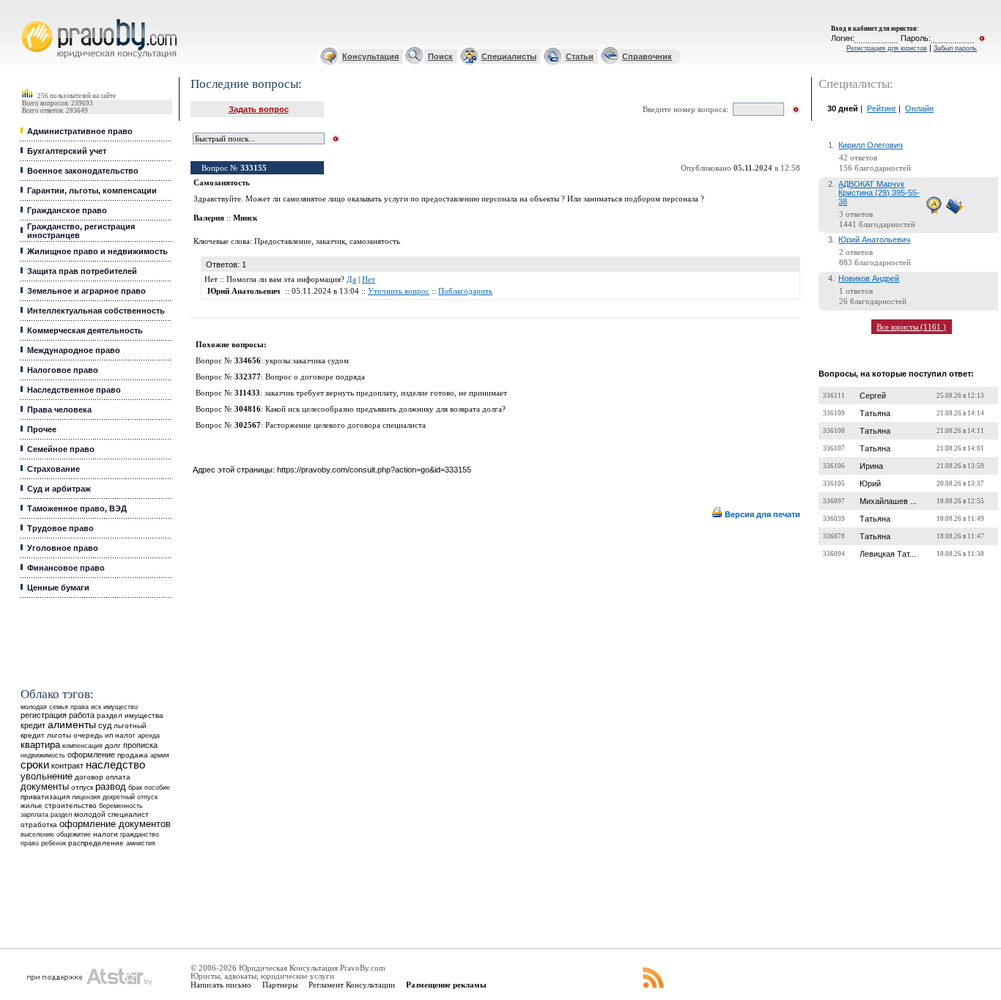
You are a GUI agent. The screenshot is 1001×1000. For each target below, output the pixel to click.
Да (351, 279)
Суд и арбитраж (59, 488)
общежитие (73, 834)
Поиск (440, 56)
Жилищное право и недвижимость (97, 251)
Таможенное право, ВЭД (77, 508)
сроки (35, 765)
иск (96, 707)
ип (109, 735)
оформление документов (115, 823)
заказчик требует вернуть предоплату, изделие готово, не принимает (386, 393)
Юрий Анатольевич (874, 239)
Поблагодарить (465, 291)
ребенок (53, 843)
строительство (71, 805)
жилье (32, 805)
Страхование (53, 468)
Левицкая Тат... (888, 553)
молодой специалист (111, 814)
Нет (368, 279)
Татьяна (875, 413)
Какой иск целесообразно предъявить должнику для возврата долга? (385, 409)
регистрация (44, 715)
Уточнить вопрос (398, 291)
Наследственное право (74, 389)
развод (110, 787)
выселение (37, 834)
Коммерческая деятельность (85, 330)
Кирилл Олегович (870, 145)
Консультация (370, 56)
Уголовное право (62, 548)
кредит (33, 725)
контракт (67, 765)
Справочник (647, 56)
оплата (118, 777)
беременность (121, 806)
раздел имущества (130, 715)
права (79, 707)
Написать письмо (221, 984)
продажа (132, 755)
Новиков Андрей (868, 278)
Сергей (873, 395)
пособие (157, 787)
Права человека (59, 409)
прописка (140, 745)
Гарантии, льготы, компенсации (92, 190)
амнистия (140, 843)
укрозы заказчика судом (307, 361)
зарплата (34, 814)
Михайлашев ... (888, 501)
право (30, 843)
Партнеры (280, 984)
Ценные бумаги (58, 587)
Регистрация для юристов (886, 48)
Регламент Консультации (352, 984)
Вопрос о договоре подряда (315, 377)
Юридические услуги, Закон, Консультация (32, 19)
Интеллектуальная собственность (96, 310)
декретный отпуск (130, 797)
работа (82, 715)
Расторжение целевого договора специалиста (345, 425)
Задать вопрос (259, 109)
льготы (59, 735)
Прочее (41, 429)
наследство (115, 765)
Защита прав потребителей (82, 271)
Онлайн (919, 108)
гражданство (139, 834)
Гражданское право (67, 210)
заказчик (330, 241)
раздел (61, 814)
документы (45, 787)
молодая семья (44, 707)
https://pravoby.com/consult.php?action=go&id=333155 (374, 469)
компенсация (82, 745)
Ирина (871, 466)
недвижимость (43, 755)
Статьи (580, 56)
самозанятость (375, 241)
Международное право (73, 350)
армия (159, 755)
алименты (72, 724)
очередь (88, 735)
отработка (39, 825)
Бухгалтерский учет (66, 151)
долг (113, 745)
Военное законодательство (82, 170)
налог (125, 735)
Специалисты (508, 56)
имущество (120, 707)
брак (135, 787)
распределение (96, 843)
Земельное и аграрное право (86, 290)
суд (104, 725)
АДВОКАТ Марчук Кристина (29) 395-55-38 (879, 192)
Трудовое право (60, 528)
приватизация (45, 797)
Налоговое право (62, 370)
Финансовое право (66, 567)
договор (89, 777)
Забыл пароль (955, 48)
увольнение (47, 776)
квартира (40, 744)
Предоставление (282, 241)
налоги (105, 834)
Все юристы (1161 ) (911, 326)
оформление (91, 754)
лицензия (86, 797)
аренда (149, 735)
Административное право (80, 131)
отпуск (82, 787)
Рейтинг (881, 108)
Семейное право (61, 449)
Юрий (870, 483)
